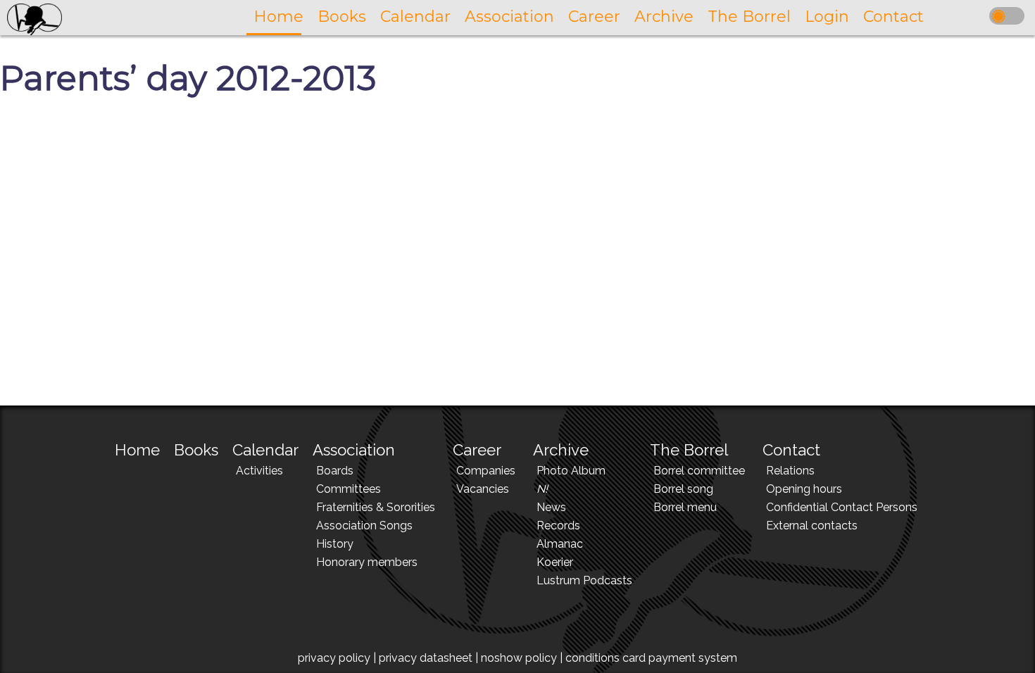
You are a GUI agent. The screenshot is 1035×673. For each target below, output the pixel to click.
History (334, 544)
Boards (334, 470)
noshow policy (519, 658)
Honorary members (367, 562)
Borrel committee (699, 470)
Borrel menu (685, 507)
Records (558, 525)
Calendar (265, 450)
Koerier (555, 562)
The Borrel (689, 450)
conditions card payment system (651, 658)
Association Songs (364, 525)
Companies (485, 470)
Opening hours (804, 489)
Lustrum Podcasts (584, 580)
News (551, 507)
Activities (259, 470)
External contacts (812, 525)
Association (354, 450)
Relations (790, 470)
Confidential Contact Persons (841, 507)
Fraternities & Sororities (375, 507)
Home (137, 450)
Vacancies (482, 489)
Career (477, 450)
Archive (561, 450)
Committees (348, 489)
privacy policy (334, 658)
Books (196, 450)
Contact (791, 450)
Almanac (560, 544)
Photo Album (571, 470)
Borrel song (683, 489)
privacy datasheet (425, 658)
